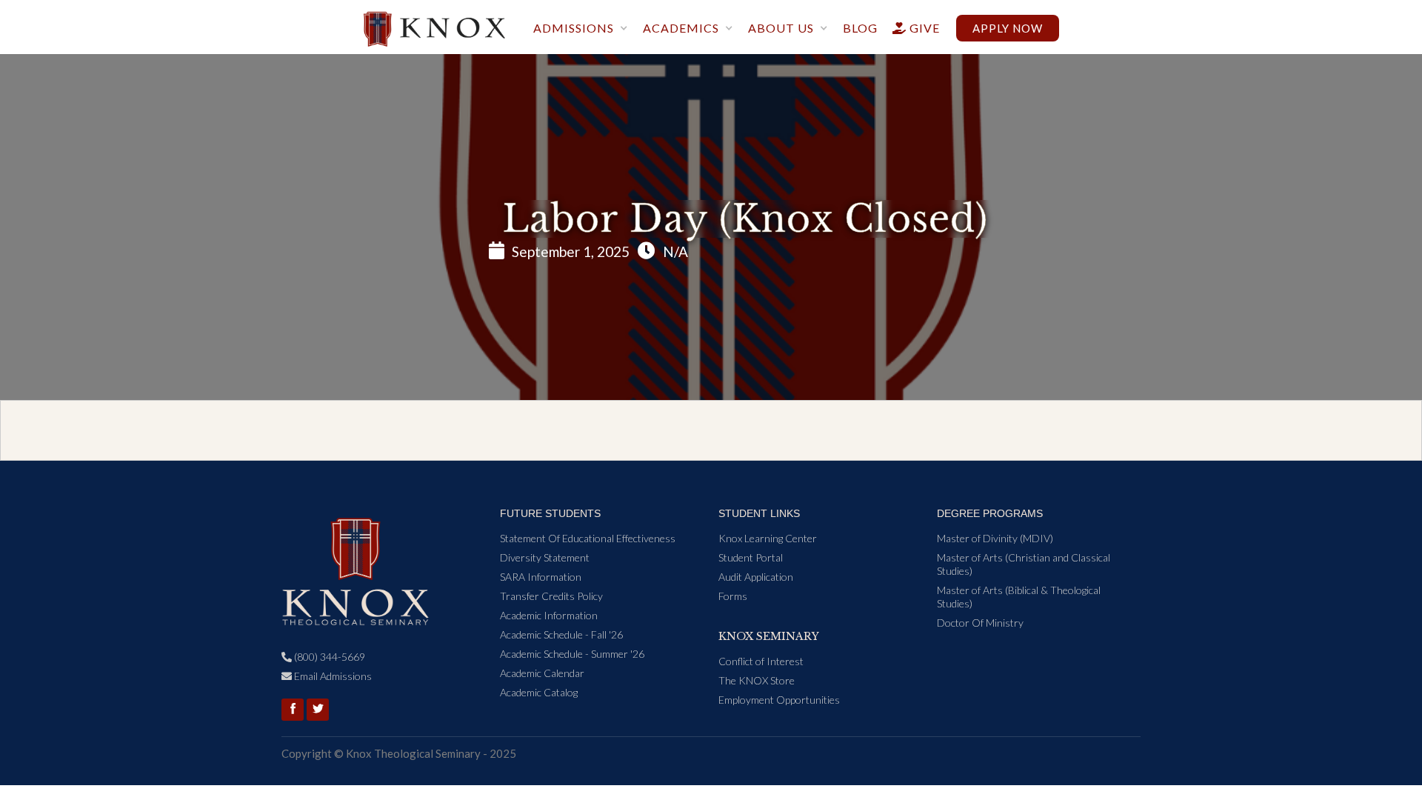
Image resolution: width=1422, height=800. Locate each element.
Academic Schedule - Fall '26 (561, 634)
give (916, 28)
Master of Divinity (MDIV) (995, 538)
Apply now (1007, 28)
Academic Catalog (539, 692)
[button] (580, 29)
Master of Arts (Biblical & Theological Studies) (1019, 597)
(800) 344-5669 (323, 656)
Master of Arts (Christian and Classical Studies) (1023, 564)
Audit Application (755, 576)
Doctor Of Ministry (980, 622)
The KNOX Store (756, 680)
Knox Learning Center (767, 538)
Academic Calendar (542, 673)
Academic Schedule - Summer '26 (572, 653)
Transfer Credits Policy (551, 596)
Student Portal (750, 557)
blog (860, 28)
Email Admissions (326, 676)
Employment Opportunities (779, 699)
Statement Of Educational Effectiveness (587, 538)
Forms (732, 596)
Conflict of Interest (761, 661)
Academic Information (549, 615)
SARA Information (540, 576)
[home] (434, 23)
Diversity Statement (545, 557)
